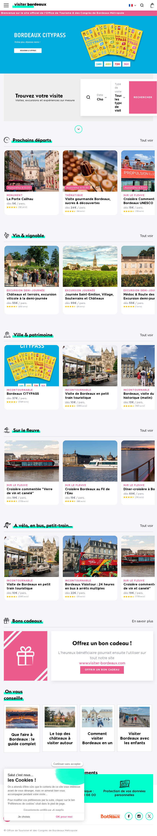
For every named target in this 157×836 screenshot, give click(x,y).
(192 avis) (22, 207)
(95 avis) (80, 307)
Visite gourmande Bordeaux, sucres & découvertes (87, 201)
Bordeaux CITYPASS (23, 393)
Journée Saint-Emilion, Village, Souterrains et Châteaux (89, 296)
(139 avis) (139, 211)
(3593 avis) (23, 402)
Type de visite (118, 88)
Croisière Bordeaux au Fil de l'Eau (87, 491)
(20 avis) (80, 597)
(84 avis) (80, 211)
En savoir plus (142, 621)
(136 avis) (139, 497)
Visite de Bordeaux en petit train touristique (87, 395)
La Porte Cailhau (20, 199)
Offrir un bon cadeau (102, 670)
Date (100, 95)
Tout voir (146, 140)
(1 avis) (138, 307)
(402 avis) (23, 307)
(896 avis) (81, 501)
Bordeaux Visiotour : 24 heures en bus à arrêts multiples (89, 586)
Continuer (78, 129)
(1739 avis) (23, 501)
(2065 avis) (81, 406)
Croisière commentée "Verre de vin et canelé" (29, 491)
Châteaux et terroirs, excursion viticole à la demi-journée (31, 296)
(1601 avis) (140, 406)
